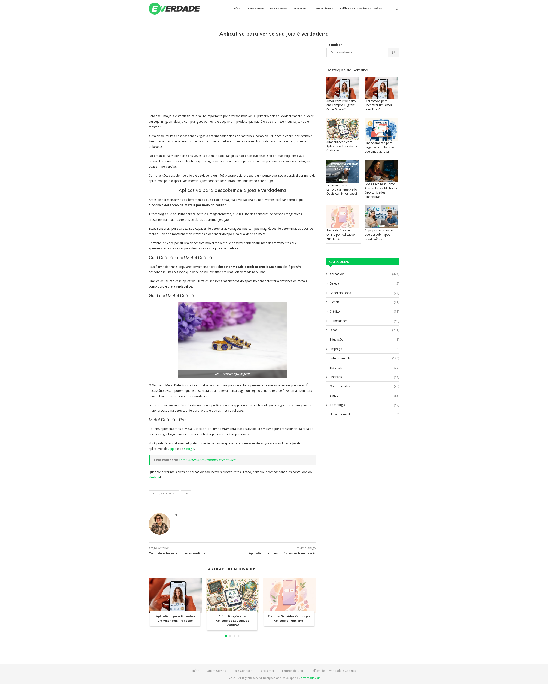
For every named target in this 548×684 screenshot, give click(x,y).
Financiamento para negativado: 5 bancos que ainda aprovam (379, 147)
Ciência (364, 302)
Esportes (364, 367)
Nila (177, 515)
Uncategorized (364, 414)
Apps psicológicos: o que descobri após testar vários (379, 234)
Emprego (364, 349)
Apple (172, 449)
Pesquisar (334, 45)
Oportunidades (364, 386)
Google (189, 449)
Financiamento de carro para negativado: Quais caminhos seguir (342, 189)
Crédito (364, 311)
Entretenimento (364, 358)
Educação (364, 339)
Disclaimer (300, 8)
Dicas (364, 330)
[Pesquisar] (393, 52)
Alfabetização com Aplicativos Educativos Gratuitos (232, 620)
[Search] (397, 8)
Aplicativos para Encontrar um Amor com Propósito (175, 618)
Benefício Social (364, 293)
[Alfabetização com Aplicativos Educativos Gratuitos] (232, 595)
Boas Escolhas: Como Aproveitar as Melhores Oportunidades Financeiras (381, 190)
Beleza (364, 283)
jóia (186, 493)
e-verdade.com (310, 678)
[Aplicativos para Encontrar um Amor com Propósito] (175, 595)
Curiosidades (364, 321)
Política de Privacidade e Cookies (361, 8)
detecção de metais (164, 493)
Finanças (364, 377)
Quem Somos (255, 8)
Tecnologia (364, 405)
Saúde (364, 395)
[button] (154, 607)
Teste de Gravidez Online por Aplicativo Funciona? (289, 618)
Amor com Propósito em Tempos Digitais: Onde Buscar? (341, 105)
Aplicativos (364, 274)
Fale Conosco (278, 8)
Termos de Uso (323, 8)
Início (237, 8)
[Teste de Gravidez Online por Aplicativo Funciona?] (289, 595)
